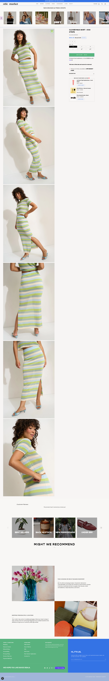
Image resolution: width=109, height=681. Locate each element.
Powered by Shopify (101, 676)
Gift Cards (26, 651)
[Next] (101, 528)
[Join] (105, 659)
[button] (42, 4)
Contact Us (27, 656)
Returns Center (7, 646)
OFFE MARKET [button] (48, 642)
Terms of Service (7, 656)
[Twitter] (47, 668)
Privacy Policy (6, 653)
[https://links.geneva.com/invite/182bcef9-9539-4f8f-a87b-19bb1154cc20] (54, 668)
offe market (89, 676)
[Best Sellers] (22, 528)
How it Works (27, 646)
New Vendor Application (30, 653)
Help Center (27, 644)
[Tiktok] (49, 668)
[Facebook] (44, 668)
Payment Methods (7, 658)
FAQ (25, 649)
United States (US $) (9, 676)
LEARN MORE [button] (27, 642)
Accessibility (6, 651)
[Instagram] (51, 668)
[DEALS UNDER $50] (87, 528)
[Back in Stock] (44, 528)
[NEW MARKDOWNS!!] (65, 528)
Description (72, 73)
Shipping (5, 644)
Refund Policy (6, 649)
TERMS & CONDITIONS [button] (8, 642)
